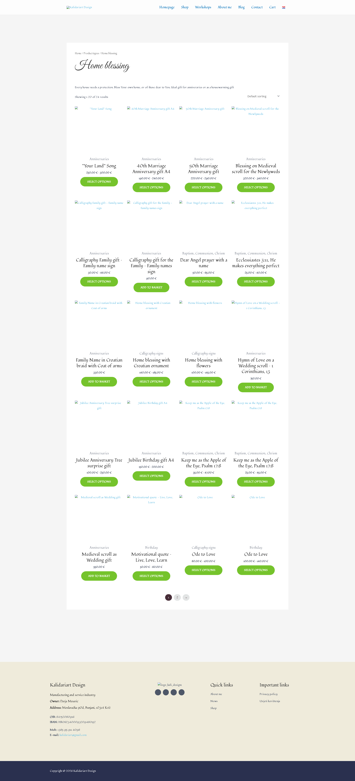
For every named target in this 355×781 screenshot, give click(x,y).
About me (225, 7)
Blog (241, 7)
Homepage (167, 7)
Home (78, 53)
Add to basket (151, 287)
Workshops (203, 7)
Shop (184, 7)
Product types (91, 53)
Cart (272, 7)
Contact (257, 7)
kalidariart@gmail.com (73, 735)
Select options (99, 182)
